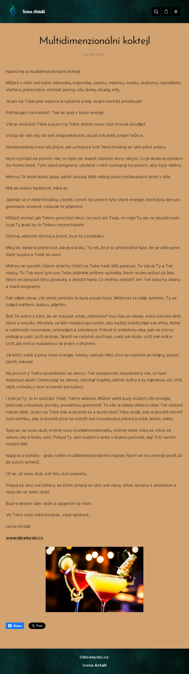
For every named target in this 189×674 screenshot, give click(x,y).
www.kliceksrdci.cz (24, 538)
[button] (156, 11)
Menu (175, 11)
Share (17, 626)
